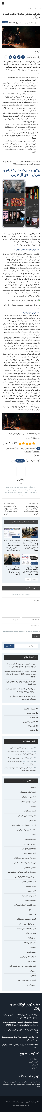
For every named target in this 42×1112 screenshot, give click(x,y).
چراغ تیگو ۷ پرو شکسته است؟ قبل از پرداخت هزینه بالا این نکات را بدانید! (21, 690)
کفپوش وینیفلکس (30, 867)
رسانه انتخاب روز (30, 900)
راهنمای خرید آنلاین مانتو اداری (20, 748)
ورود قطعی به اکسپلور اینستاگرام (25, 905)
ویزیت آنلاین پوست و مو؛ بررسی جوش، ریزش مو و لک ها (20, 683)
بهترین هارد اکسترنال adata (26, 928)
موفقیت (32, 730)
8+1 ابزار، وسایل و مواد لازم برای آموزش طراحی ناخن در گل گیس (11, 510)
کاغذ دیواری (32, 891)
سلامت (32, 717)
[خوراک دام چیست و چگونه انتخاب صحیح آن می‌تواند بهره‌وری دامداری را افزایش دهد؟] (30, 532)
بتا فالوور (33, 975)
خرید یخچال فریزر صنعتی (27, 924)
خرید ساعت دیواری (29, 839)
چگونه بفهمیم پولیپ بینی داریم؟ (18, 758)
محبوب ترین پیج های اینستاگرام (25, 858)
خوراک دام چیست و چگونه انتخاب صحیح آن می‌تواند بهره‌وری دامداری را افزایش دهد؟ (21, 665)
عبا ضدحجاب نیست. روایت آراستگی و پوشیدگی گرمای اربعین (23, 698)
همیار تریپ (32, 971)
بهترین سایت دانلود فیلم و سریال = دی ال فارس (21, 173)
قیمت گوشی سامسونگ (28, 792)
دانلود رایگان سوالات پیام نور (26, 830)
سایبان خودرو (31, 952)
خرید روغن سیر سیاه (29, 895)
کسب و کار (5, 22)
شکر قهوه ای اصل (30, 844)
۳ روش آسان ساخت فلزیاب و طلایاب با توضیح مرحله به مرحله (20, 769)
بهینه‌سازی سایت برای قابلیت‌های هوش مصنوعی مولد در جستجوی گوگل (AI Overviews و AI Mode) (20, 674)
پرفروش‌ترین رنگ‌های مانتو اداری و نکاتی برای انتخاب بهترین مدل (21, 752)
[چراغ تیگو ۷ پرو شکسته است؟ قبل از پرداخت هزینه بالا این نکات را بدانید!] (30, 559)
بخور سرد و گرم (31, 933)
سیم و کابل (32, 910)
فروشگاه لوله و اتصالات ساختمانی (25, 862)
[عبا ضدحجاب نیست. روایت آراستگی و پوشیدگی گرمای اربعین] (12, 559)
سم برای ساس (31, 886)
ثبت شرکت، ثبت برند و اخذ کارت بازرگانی (22, 966)
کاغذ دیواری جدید (30, 853)
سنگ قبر (33, 787)
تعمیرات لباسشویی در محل (27, 815)
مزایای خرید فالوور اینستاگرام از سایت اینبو (22, 872)
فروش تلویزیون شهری (28, 801)
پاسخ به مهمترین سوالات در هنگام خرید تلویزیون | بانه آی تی (31, 510)
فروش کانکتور (31, 938)
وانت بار (33, 947)
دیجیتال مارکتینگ (29, 709)
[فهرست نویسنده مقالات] (21, 471)
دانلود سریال (36, 451)
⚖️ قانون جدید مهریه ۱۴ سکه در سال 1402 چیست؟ (20, 762)
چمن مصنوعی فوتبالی (28, 881)
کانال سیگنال (32, 961)
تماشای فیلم (20, 448)
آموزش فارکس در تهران (28, 957)
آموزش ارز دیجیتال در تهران (27, 980)
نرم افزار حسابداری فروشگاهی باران (24, 825)
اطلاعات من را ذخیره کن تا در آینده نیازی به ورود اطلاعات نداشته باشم (20, 631)
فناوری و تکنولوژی (29, 722)
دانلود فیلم (28, 451)
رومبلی (33, 806)
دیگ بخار (32, 820)
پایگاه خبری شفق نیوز (29, 848)
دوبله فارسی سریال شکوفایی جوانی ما (27, 249)
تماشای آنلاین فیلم (30, 448)
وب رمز (33, 834)
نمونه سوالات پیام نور (29, 797)
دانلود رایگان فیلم (11, 448)
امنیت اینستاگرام (30, 811)
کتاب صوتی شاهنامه (29, 942)
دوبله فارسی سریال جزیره (31, 312)
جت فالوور (32, 914)
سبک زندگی (31, 713)
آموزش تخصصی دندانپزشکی (26, 919)
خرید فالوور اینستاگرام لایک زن (25, 877)
